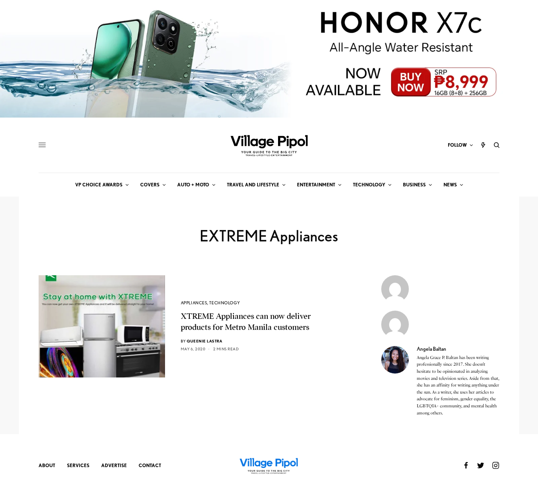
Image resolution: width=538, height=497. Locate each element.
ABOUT (47, 465)
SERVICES (78, 465)
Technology (224, 303)
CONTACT (150, 465)
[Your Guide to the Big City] (269, 145)
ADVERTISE (114, 465)
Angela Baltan (431, 349)
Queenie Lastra (204, 341)
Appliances (194, 303)
